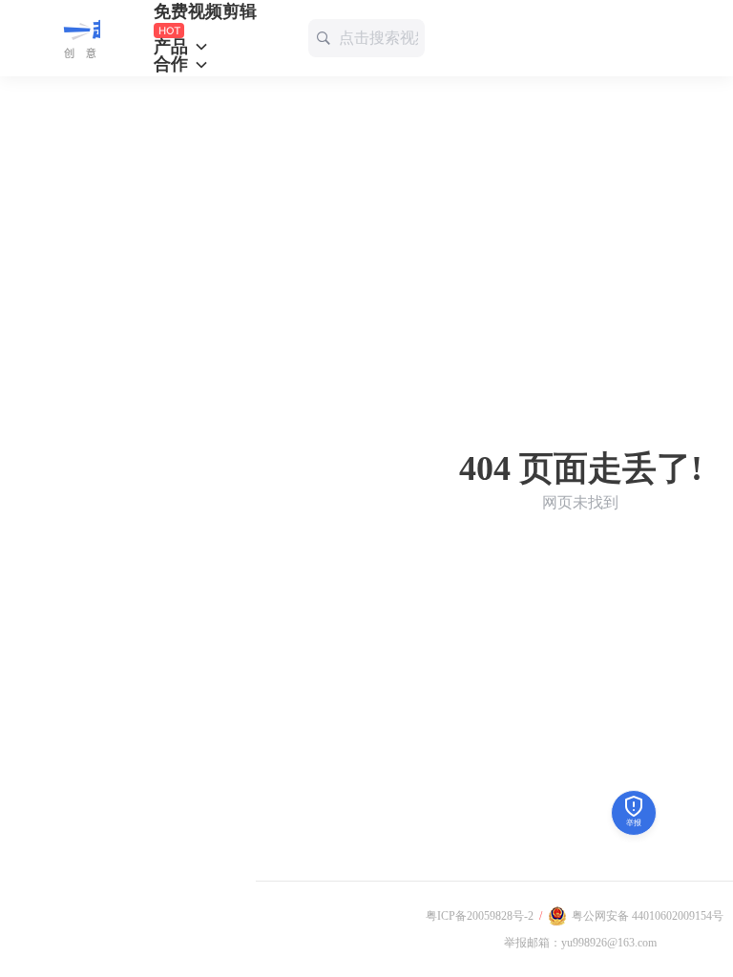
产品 (173, 46)
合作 (173, 63)
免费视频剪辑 (205, 12)
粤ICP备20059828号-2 (480, 916)
